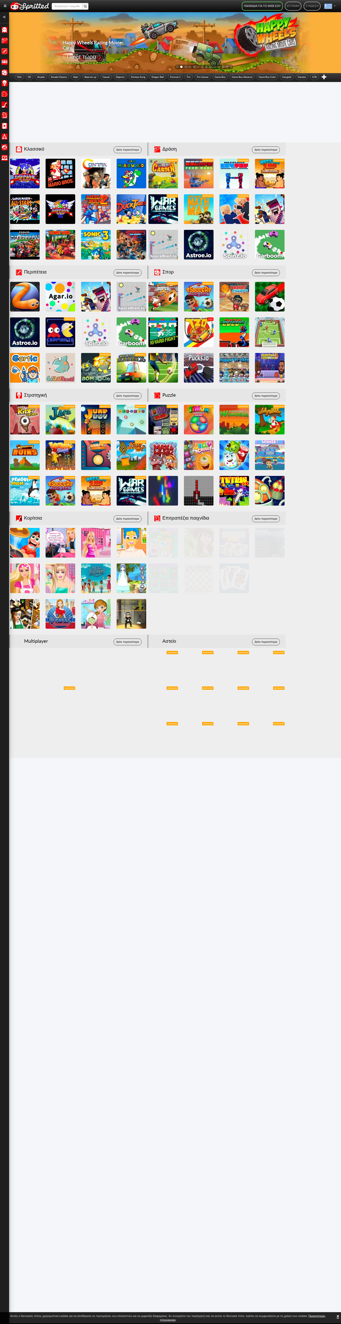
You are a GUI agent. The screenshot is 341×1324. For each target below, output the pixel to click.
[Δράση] (4, 40)
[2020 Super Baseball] (234, 332)
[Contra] (96, 173)
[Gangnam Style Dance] (131, 614)
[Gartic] (25, 368)
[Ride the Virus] (25, 419)
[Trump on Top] (234, 209)
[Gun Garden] (163, 173)
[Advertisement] (175, 113)
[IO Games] (4, 157)
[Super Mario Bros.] (60, 173)
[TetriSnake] (199, 491)
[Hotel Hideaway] (96, 578)
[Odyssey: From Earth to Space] (270, 737)
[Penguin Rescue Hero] (25, 491)
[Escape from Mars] (199, 173)
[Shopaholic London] (60, 614)
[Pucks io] (199, 368)
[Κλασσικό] (4, 29)
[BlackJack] (199, 614)
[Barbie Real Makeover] (60, 578)
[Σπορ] (4, 72)
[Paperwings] (25, 737)
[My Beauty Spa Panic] (96, 614)
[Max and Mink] (163, 455)
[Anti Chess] (163, 578)
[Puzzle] (4, 93)
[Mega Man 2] (96, 209)
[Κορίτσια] (4, 104)
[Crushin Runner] (131, 368)
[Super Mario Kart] (25, 245)
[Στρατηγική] (4, 83)
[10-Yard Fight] (163, 332)
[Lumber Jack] (60, 419)
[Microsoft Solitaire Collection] (234, 578)
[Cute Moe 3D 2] (131, 578)
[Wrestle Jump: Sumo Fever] (270, 173)
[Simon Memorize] (199, 419)
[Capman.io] (60, 332)
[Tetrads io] (163, 491)
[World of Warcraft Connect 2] (270, 543)
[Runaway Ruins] (25, 455)
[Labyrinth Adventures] (270, 419)
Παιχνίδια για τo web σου (262, 6)
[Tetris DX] (234, 491)
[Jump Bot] (96, 419)
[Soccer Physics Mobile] (199, 296)
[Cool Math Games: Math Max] (199, 209)
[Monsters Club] (163, 419)
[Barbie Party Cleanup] (25, 578)
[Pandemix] (234, 701)
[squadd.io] (270, 209)
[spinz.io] (234, 245)
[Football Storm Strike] (163, 368)
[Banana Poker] (163, 543)
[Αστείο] (4, 147)
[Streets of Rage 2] (131, 245)
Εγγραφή (293, 6)
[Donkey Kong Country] (60, 245)
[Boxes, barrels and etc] (131, 455)
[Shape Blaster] (131, 419)
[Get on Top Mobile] (234, 173)
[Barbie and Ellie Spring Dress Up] (131, 543)
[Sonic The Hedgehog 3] (96, 245)
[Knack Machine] (96, 455)
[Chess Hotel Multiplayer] (199, 578)
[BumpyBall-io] (270, 296)
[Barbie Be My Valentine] (60, 543)
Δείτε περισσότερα (127, 149)
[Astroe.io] (199, 245)
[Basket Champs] (234, 296)
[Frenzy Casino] (270, 614)
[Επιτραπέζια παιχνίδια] (4, 115)
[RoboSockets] (270, 491)
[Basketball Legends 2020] (270, 368)
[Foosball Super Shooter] (163, 296)
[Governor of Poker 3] (199, 543)
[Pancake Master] (25, 543)
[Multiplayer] (4, 136)
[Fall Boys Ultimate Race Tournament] (270, 455)
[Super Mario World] (131, 173)
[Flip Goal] (270, 332)
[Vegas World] (163, 614)
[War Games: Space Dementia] (163, 209)
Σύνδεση (312, 6)
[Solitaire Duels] (270, 578)
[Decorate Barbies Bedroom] (96, 543)
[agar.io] (60, 296)
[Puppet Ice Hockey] (234, 368)
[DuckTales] (131, 209)
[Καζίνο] (4, 125)
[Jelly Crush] (199, 455)
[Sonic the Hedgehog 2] (60, 209)
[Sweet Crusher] (163, 665)
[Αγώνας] (4, 61)
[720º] (199, 332)
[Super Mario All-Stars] (25, 209)
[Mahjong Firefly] (234, 543)
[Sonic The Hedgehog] (25, 173)
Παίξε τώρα (81, 57)
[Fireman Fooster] (60, 455)
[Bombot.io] (96, 368)
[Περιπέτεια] (4, 51)
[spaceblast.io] (163, 245)
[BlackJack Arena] (234, 614)
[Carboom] (270, 245)
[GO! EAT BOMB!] (60, 368)
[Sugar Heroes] (234, 455)
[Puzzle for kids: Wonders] (234, 419)
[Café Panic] (25, 614)
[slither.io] (25, 296)
